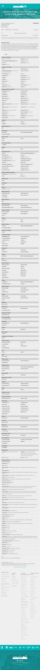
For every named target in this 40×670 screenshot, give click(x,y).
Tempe (31, 618)
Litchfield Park (33, 597)
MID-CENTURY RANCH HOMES (5, 588)
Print (3, 29)
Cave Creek (32, 582)
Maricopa (32, 599)
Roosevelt (23, 631)
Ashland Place (24, 576)
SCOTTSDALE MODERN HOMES (4, 595)
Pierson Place (24, 629)
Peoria (31, 603)
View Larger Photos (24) (5, 35)
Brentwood (23, 580)
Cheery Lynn (24, 584)
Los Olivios (23, 616)
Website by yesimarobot (20, 664)
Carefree (32, 580)
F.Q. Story (23, 609)
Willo (22, 636)
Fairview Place (24, 607)
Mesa (31, 601)
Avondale (32, 578)
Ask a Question (16, 29)
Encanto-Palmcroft (23, 599)
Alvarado (23, 578)
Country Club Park (24, 589)
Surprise (32, 614)
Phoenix (32, 605)
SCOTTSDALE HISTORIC (14, 586)
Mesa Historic (15, 579)
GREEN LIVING (4, 581)
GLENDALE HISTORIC (14, 577)
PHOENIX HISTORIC (15, 581)
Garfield (23, 611)
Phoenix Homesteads (24, 627)
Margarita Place (24, 618)
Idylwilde (23, 613)
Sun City (32, 616)
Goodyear (32, 593)
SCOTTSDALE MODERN (4, 579)
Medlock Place (24, 620)
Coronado (23, 586)
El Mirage (32, 586)
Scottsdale (33, 612)
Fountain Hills (33, 588)
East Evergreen (24, 596)
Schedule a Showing (9, 29)
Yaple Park (23, 638)
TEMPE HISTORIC (15, 583)
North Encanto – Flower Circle (25, 605)
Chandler (32, 584)
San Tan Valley (33, 610)
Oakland (23, 624)
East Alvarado (24, 594)
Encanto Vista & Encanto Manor (24, 602)
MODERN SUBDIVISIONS (4, 593)
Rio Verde (32, 608)
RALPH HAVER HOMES (5, 576)
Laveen (31, 595)
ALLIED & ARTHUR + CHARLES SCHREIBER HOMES (5, 584)
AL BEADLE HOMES (5, 574)
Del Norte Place (24, 591)
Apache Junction (34, 576)
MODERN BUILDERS (5, 590)
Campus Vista (24, 582)
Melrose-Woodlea (25, 622)
